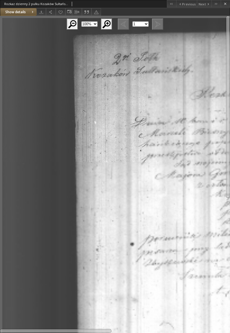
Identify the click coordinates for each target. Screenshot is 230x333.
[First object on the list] (171, 4)
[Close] (225, 4)
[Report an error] (96, 12)
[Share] (51, 12)
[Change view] (68, 12)
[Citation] (86, 12)
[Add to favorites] (60, 12)
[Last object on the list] (216, 4)
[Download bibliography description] (77, 12)
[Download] (41, 12)
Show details (15, 12)
